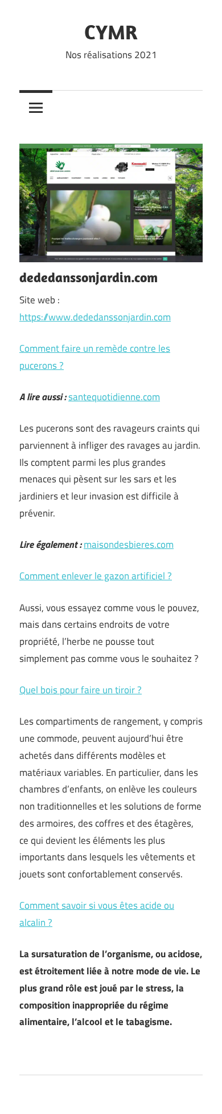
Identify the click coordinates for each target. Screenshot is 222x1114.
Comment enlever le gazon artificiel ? (95, 575)
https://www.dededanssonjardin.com (95, 317)
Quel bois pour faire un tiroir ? (80, 689)
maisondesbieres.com (129, 544)
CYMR (111, 31)
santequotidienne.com (114, 396)
